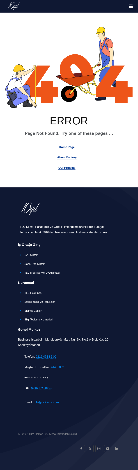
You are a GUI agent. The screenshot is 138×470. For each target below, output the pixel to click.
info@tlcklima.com (46, 402)
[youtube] (107, 448)
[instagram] (98, 448)
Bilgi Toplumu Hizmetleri (38, 319)
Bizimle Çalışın (33, 310)
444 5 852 (57, 367)
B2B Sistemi (31, 254)
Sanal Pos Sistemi (35, 263)
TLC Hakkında (33, 293)
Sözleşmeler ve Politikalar (39, 301)
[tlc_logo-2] (14, 3)
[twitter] (90, 448)
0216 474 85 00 (46, 356)
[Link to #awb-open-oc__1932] (131, 6)
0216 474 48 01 (41, 388)
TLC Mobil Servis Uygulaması (42, 272)
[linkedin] (116, 448)
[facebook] (81, 448)
